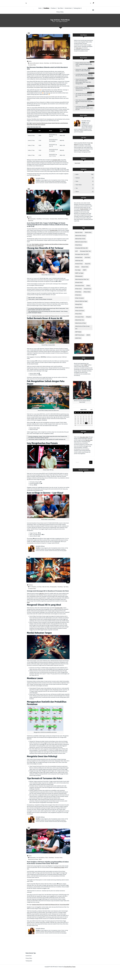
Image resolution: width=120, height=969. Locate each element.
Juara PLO (88, 263)
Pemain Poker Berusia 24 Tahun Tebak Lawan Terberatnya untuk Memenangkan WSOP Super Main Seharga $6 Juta (84, 81)
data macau (79, 48)
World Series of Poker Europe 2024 (82, 327)
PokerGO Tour (88, 288)
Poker (46, 857)
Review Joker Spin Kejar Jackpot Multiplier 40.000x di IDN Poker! (83, 70)
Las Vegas (78, 270)
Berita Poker (88, 232)
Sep (68, 58)
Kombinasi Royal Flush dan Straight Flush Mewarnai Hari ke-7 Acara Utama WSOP (50, 316)
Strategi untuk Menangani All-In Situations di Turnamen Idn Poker (48, 591)
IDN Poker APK (79, 260)
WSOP (40, 859)
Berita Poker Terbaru (81, 235)
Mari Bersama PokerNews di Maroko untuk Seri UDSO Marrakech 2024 (47, 68)
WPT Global (78, 331)
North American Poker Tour (82, 279)
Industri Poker (79, 263)
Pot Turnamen (45, 218)
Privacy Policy (60, 12)
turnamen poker (56, 159)
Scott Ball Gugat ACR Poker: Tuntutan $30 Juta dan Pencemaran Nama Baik (84, 75)
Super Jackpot (79, 307)
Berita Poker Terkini (80, 238)
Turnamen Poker (32, 65)
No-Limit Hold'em (40, 857)
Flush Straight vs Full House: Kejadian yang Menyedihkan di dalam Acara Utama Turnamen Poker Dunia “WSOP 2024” (48, 862)
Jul (68, 214)
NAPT (85, 270)
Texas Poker (79, 313)
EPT (77, 251)
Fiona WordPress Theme (69, 966)
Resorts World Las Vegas (81, 301)
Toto (77, 188)
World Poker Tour (80, 320)
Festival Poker (79, 257)
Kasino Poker (85, 266)
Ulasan (77, 191)
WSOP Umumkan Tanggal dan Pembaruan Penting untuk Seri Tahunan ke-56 (83, 89)
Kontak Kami (68, 8)
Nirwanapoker (32, 218)
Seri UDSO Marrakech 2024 (56, 63)
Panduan (53, 8)
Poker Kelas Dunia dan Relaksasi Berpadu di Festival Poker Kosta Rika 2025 (84, 101)
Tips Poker (60, 8)
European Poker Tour (86, 251)
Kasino (77, 266)
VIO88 (85, 365)
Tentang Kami (77, 8)
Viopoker (89, 316)
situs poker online (84, 437)
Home (40, 8)
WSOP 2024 (30, 220)
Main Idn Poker (46, 586)
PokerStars (78, 295)
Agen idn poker (88, 440)
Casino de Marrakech (34, 63)
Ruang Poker (79, 304)
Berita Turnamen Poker (81, 241)
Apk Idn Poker (79, 232)
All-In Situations (32, 586)
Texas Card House (80, 310)
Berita (30, 61)
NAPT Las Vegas (79, 273)
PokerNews (46, 8)
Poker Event (79, 288)
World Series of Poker (63, 218)
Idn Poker (39, 586)
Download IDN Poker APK (82, 248)
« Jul (91, 409)
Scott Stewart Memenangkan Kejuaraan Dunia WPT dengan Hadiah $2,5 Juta (84, 108)
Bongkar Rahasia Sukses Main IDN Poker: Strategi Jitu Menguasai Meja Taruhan (84, 64)
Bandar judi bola (84, 209)
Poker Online (79, 184)
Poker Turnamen (80, 298)
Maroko (41, 63)
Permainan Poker (80, 285)
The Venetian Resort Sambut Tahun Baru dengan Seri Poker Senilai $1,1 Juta (84, 95)
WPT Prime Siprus (80, 335)
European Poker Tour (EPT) (82, 254)
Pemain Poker (79, 282)
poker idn (41, 593)
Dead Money (79, 245)
